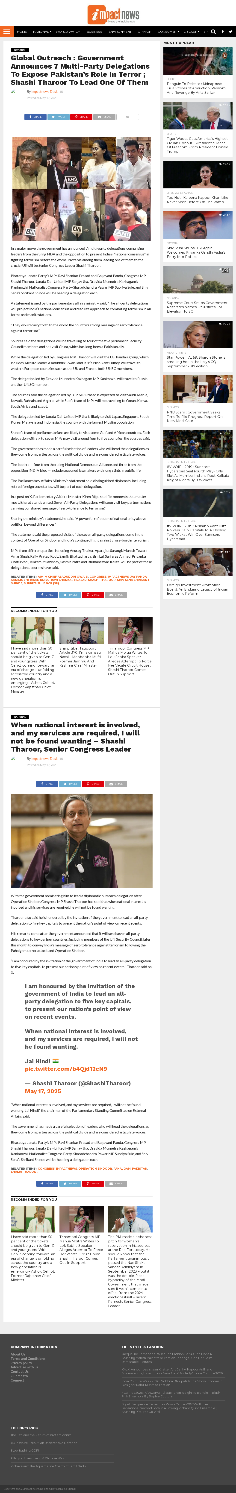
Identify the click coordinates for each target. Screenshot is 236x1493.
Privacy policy (21, 1363)
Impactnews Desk (44, 92)
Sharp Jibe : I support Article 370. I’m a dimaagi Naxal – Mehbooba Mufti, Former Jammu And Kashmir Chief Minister (80, 657)
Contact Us (20, 1371)
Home (22, 31)
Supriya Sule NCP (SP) (41, 583)
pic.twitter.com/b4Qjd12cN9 (66, 1068)
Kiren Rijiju (40, 580)
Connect (17, 1380)
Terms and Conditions (28, 1359)
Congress (98, 576)
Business (94, 31)
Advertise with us (24, 1367)
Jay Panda (138, 576)
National (41, 31)
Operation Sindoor (95, 1168)
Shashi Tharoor (102, 580)
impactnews (118, 576)
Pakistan (139, 1168)
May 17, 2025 (43, 1091)
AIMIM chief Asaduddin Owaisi (63, 576)
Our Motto (19, 1376)
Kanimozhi (20, 580)
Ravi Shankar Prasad (69, 580)
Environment (120, 31)
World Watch (68, 31)
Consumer (167, 31)
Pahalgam (122, 1168)
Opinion (144, 31)
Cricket (189, 31)
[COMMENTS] (127, 116)
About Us (18, 1354)
